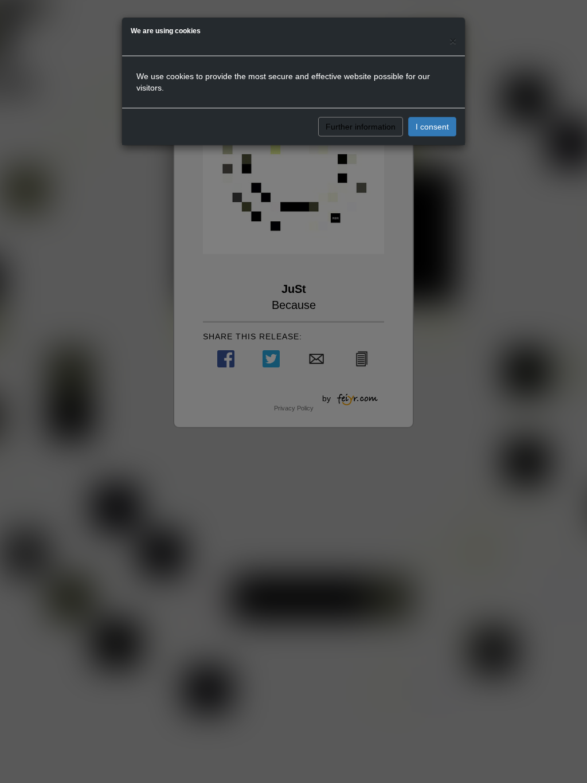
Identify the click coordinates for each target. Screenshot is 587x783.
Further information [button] (361, 126)
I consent (432, 126)
